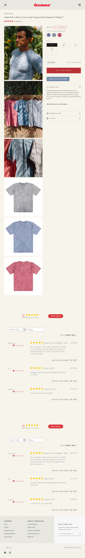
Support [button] (8, 521)
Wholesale (30, 537)
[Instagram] (10, 553)
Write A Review (55, 316)
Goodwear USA (71, 547)
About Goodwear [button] (36, 521)
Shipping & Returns (9, 533)
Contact (6, 527)
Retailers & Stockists (33, 533)
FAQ (5, 524)
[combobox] (36, 329)
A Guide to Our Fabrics (34, 530)
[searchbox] (15, 329)
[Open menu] (7, 5)
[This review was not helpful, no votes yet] (75, 360)
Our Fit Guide (31, 527)
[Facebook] (5, 553)
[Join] (79, 533)
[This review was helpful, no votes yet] (71, 360)
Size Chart (51, 62)
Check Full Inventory (58, 79)
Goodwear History (33, 524)
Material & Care (55, 113)
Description (53, 87)
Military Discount (9, 530)
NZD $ (8, 547)
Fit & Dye (52, 118)
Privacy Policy (8, 537)
